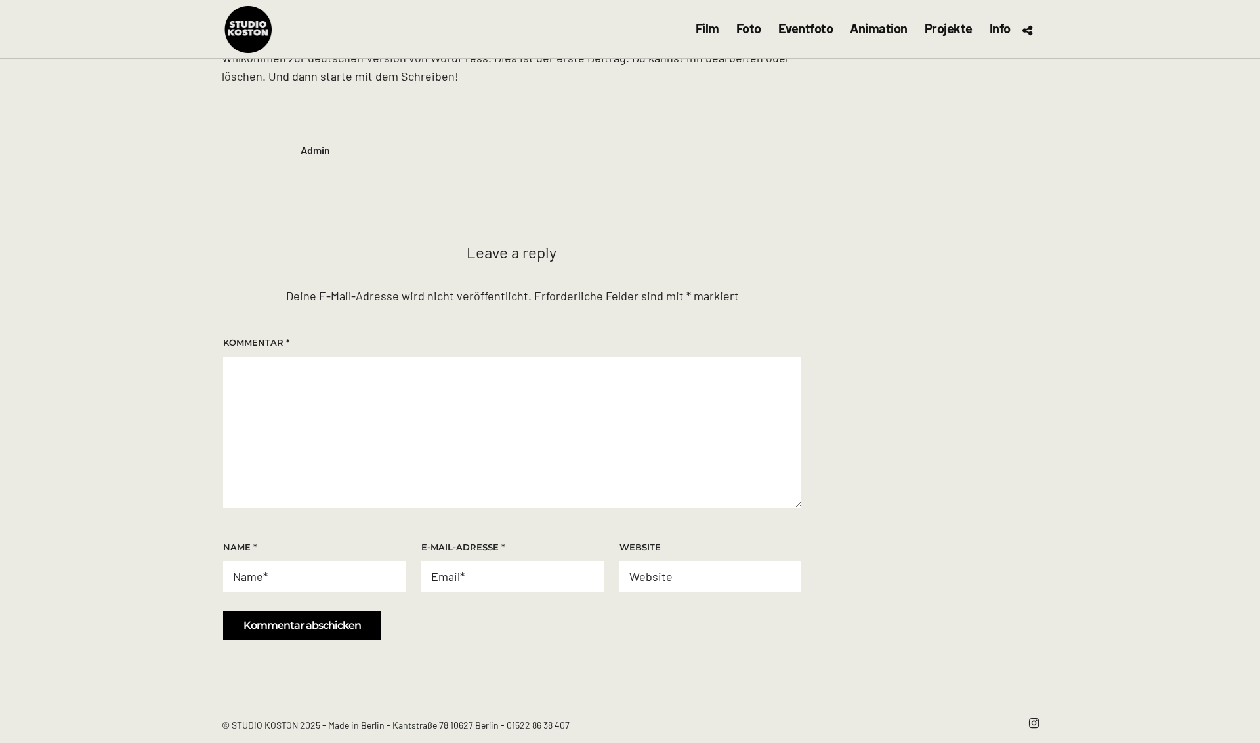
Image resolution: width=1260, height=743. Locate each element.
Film (707, 28)
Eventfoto (805, 28)
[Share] (1027, 30)
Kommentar (256, 342)
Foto (748, 28)
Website (640, 547)
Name (240, 547)
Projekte (949, 28)
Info (1000, 28)
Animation (879, 28)
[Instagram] (1033, 723)
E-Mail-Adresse (463, 547)
